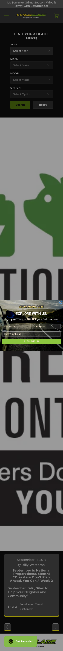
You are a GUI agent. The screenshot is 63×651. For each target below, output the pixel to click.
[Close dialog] (60, 302)
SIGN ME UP (31, 341)
